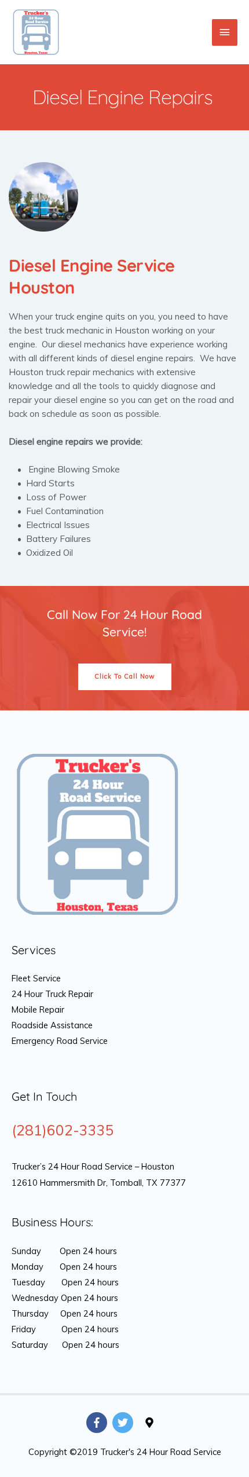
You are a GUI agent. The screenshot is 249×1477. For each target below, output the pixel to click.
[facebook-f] (98, 1422)
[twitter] (124, 1422)
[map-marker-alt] (151, 1422)
